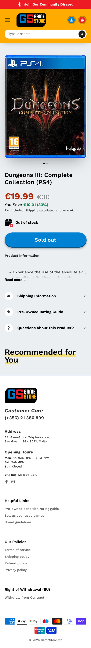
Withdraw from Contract (24, 597)
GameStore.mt (51, 640)
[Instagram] (13, 482)
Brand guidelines (18, 522)
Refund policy (16, 563)
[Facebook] (6, 482)
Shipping (31, 210)
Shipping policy (17, 557)
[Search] (82, 34)
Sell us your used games (24, 516)
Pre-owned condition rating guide (32, 509)
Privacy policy (16, 570)
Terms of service (18, 550)
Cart (82, 20)
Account (71, 20)
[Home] (31, 20)
